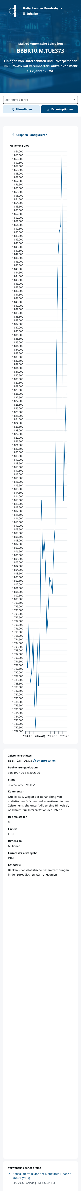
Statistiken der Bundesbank (42, 8)
